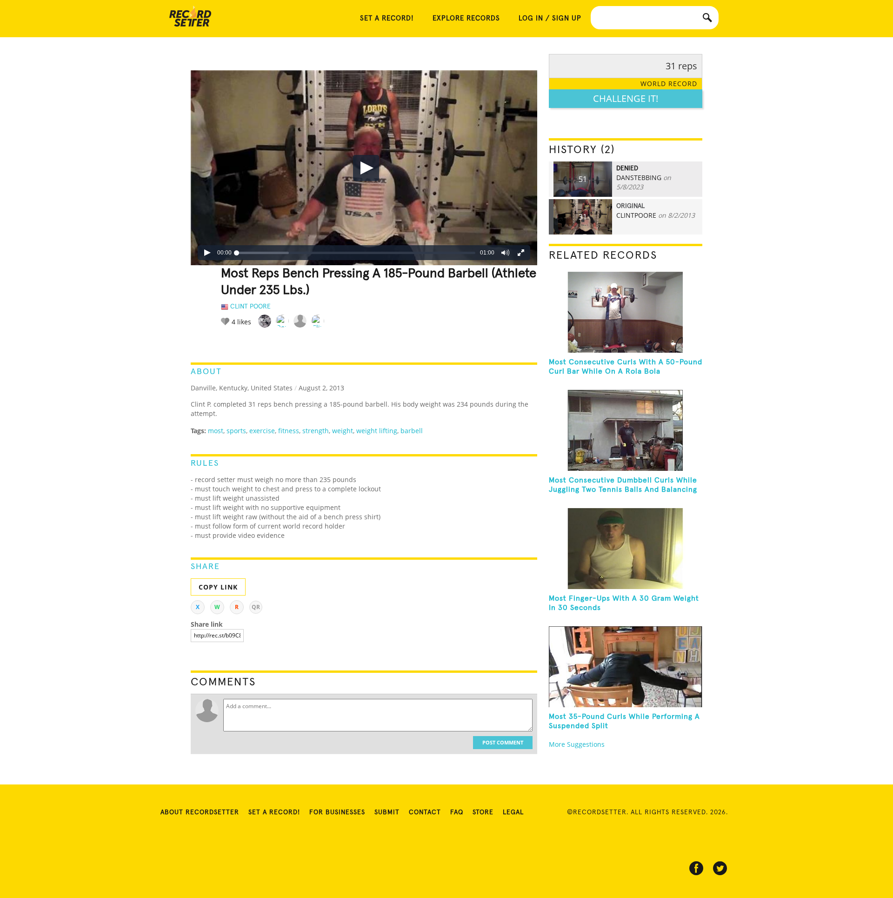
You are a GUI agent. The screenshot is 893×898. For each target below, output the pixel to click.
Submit (387, 812)
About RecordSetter (199, 812)
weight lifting (376, 430)
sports (236, 430)
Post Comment (502, 742)
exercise (262, 430)
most (215, 430)
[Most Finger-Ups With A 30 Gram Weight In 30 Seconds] (625, 548)
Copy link (218, 587)
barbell (411, 430)
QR (256, 607)
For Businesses (337, 812)
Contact (425, 812)
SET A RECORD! (387, 18)
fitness (288, 430)
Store (483, 812)
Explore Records (466, 18)
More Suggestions (577, 744)
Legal (513, 812)
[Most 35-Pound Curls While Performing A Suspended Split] (625, 667)
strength (315, 430)
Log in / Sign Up (550, 18)
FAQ (456, 812)
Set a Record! (274, 812)
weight (342, 430)
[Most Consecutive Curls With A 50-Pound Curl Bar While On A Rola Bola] (625, 312)
